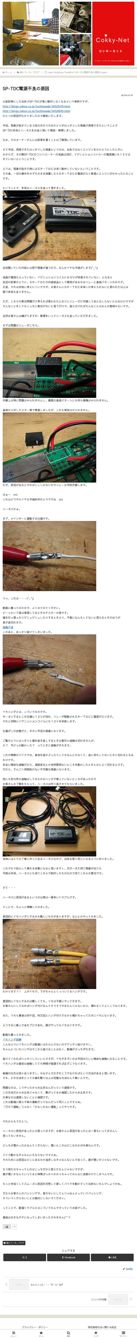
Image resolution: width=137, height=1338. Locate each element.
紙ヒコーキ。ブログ (15, 1242)
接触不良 (8, 627)
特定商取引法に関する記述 (102, 1327)
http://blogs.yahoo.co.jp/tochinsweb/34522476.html (36, 106)
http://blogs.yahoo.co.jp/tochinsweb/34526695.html (36, 111)
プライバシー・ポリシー (35, 1327)
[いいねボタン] (7, 1226)
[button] (127, 780)
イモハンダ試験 (12, 1039)
